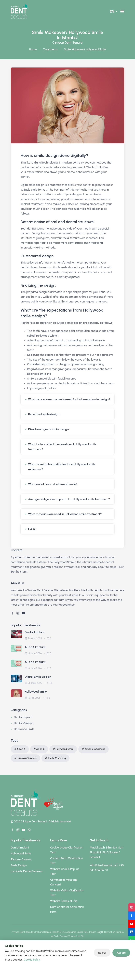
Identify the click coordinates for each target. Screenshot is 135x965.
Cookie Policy (32, 959)
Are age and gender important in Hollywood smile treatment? (69, 499)
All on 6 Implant (35, 662)
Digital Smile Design (38, 677)
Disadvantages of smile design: (48, 429)
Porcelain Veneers (27, 758)
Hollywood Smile (36, 691)
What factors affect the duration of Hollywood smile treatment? (62, 446)
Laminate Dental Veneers (27, 871)
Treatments (50, 49)
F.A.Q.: (32, 529)
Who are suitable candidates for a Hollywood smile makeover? (61, 466)
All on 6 (40, 749)
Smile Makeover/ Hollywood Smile (85, 49)
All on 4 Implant (35, 647)
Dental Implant (34, 632)
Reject (102, 952)
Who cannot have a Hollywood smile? (53, 484)
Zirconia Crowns (21, 859)
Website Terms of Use (64, 901)
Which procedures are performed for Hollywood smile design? (69, 399)
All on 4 (21, 749)
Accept (121, 952)
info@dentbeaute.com (104, 865)
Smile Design (19, 865)
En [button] (112, 11)
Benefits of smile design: (44, 414)
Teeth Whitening (57, 758)
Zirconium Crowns (94, 749)
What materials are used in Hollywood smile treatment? (65, 514)
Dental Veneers (23, 723)
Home (33, 49)
